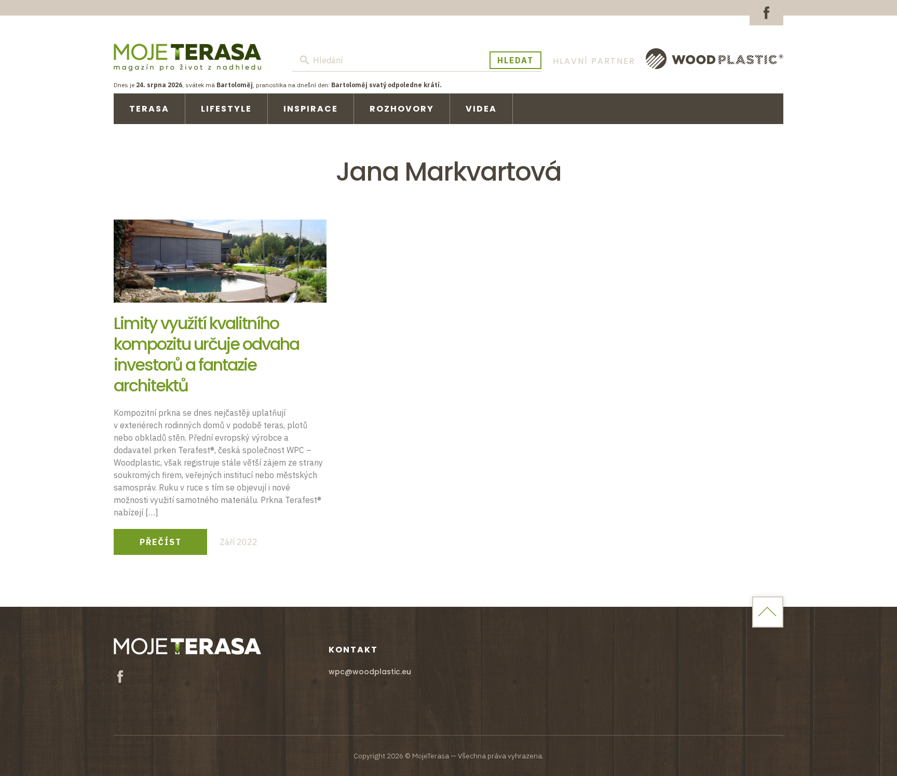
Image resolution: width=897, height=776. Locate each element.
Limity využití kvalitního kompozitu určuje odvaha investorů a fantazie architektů (206, 354)
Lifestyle (226, 109)
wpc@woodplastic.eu (370, 671)
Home (767, 612)
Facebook (766, 12)
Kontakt (353, 650)
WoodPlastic (714, 58)
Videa (481, 109)
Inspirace (310, 109)
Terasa (149, 109)
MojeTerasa (187, 57)
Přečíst (161, 542)
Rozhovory (402, 109)
